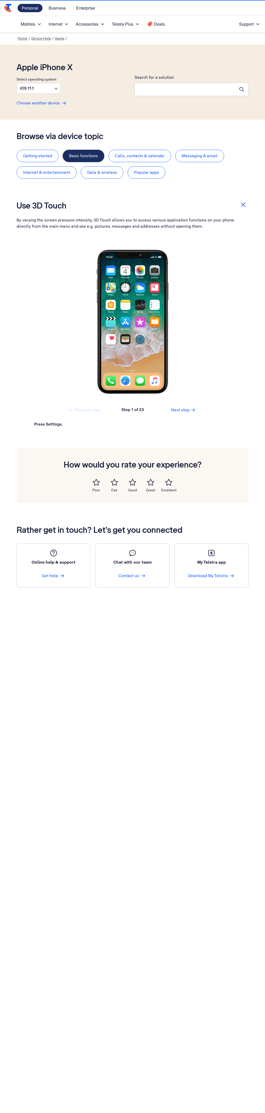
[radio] (96, 482)
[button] (39, 88)
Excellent (168, 490)
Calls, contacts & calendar (140, 156)
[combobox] (185, 89)
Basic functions (83, 156)
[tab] (37, 156)
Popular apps (146, 172)
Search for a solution (154, 77)
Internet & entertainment (46, 172)
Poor (96, 490)
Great (150, 490)
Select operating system (36, 79)
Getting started (37, 156)
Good (132, 490)
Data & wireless (102, 172)
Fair (114, 490)
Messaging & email (200, 156)
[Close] (243, 204)
